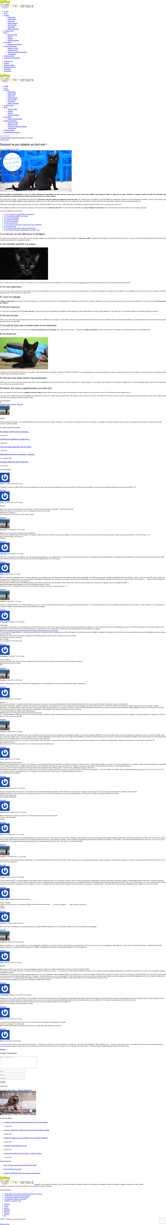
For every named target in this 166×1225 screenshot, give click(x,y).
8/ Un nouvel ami (10, 226)
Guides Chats (12, 17)
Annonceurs (7, 71)
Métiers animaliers (13, 29)
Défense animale (9, 56)
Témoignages (12, 54)
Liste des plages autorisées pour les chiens (15, 447)
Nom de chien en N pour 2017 (13, 1169)
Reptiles (10, 39)
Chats (8, 138)
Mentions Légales (9, 65)
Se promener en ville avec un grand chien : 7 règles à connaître (23, 1153)
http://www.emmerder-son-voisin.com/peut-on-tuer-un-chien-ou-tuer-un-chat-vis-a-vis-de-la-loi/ (29, 630)
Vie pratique (11, 27)
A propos (6, 63)
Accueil (6, 12)
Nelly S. (2, 574)
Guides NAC (11, 21)
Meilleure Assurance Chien (13, 1201)
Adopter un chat (12, 50)
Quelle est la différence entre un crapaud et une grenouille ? (22, 1173)
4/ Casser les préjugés (11, 219)
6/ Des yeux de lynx (11, 223)
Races (5, 33)
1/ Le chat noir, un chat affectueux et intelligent (19, 214)
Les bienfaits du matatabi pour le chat (15, 1146)
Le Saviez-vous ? (9, 31)
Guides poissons (12, 23)
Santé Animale (12, 25)
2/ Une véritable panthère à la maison (16, 216)
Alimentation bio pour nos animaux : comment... (17, 454)
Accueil (3, 138)
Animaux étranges (13, 40)
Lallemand (3, 554)
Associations (8, 42)
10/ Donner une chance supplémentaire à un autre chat (21, 230)
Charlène (8, 149)
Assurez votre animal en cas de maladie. (16, 1197)
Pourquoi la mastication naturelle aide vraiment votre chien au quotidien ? (26, 1122)
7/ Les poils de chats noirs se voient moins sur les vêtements (23, 224)
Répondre (3, 491)
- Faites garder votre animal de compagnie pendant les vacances (23, 1194)
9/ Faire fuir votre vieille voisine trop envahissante (20, 228)
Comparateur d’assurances (12, 58)
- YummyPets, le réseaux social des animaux (17, 1195)
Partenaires (7, 69)
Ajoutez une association (15, 44)
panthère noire (82, 282)
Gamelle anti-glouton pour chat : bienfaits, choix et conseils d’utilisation (26, 1138)
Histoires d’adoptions (10, 46)
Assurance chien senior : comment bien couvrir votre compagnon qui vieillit (26, 1130)
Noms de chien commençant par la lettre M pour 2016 (20, 1165)
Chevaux (10, 37)
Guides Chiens (12, 19)
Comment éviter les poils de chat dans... (14, 462)
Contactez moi (8, 61)
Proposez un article (10, 67)
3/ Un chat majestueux (11, 218)
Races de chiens (12, 35)
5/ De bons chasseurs (11, 221)
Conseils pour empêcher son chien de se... (15, 439)
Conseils (6, 15)
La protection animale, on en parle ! (15, 1199)
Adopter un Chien (13, 48)
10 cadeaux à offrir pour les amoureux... (14, 432)
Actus (5, 13)
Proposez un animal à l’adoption (17, 52)
